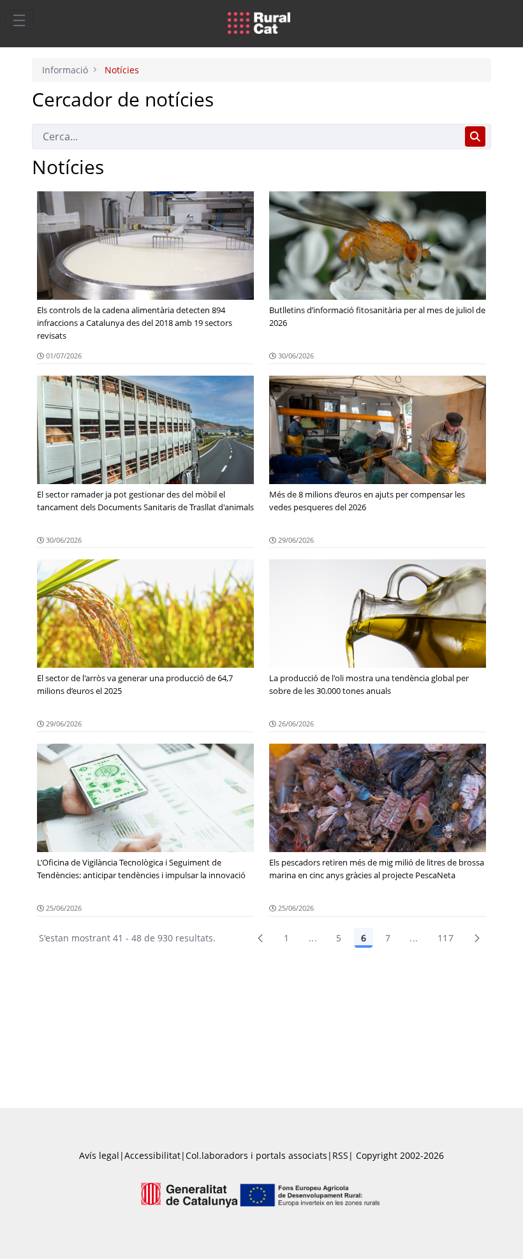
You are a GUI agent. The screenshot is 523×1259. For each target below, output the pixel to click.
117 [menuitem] (445, 938)
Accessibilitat (152, 1155)
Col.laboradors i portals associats (256, 1155)
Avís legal (99, 1155)
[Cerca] (475, 136)
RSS (340, 1155)
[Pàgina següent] (477, 938)
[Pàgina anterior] (260, 938)
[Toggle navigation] (19, 19)
